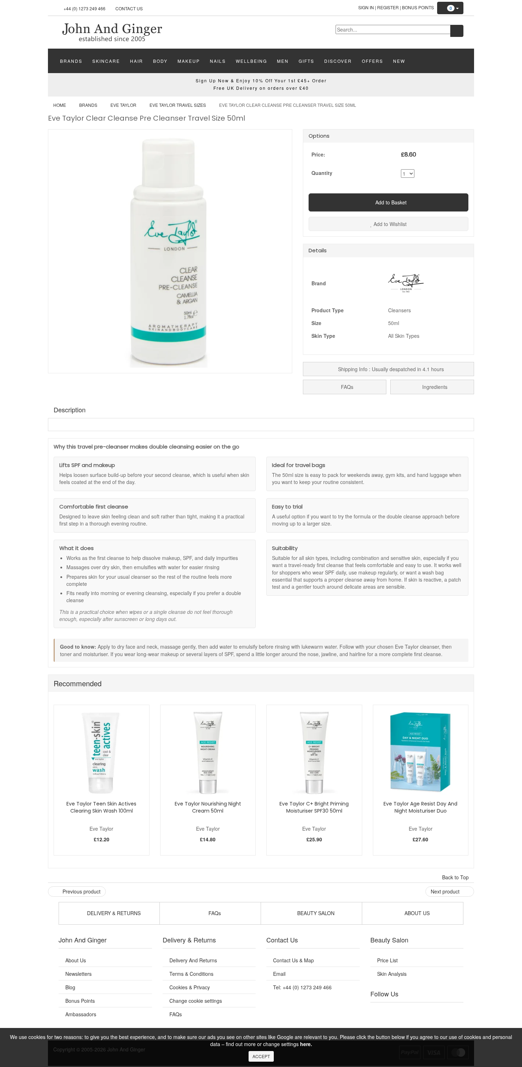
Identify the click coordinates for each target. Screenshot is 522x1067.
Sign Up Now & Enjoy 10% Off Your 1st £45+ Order (261, 80)
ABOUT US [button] (416, 913)
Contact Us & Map (293, 960)
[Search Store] (456, 31)
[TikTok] (453, 1011)
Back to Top (456, 877)
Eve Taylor (123, 105)
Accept (261, 1056)
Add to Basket (390, 202)
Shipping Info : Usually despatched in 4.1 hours (390, 369)
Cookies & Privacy (189, 987)
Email (279, 973)
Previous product (80, 891)
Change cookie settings (195, 1000)
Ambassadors (80, 1014)
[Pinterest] (438, 1011)
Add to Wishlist (389, 223)
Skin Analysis (392, 973)
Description (70, 409)
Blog (70, 987)
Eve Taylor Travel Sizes (177, 105)
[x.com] (409, 1011)
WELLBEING (251, 61)
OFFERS (372, 61)
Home (59, 105)
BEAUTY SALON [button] (315, 913)
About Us (75, 960)
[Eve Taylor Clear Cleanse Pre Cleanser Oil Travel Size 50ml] (112, 31)
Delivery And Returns (193, 960)
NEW (399, 61)
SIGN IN (366, 7)
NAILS (218, 61)
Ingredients (434, 386)
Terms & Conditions (191, 973)
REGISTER (388, 7)
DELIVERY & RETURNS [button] (113, 913)
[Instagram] (424, 1011)
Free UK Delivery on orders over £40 (261, 88)
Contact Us (129, 8)
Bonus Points (418, 7)
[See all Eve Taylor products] (406, 282)
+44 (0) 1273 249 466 (84, 8)
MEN (283, 61)
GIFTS (306, 61)
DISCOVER (338, 61)
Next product (446, 891)
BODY (160, 61)
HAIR (136, 61)
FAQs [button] (214, 913)
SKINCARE (106, 61)
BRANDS (71, 61)
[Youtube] (395, 1011)
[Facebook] (381, 1011)
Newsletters (78, 973)
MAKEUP (189, 61)
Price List (387, 960)
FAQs (346, 386)
